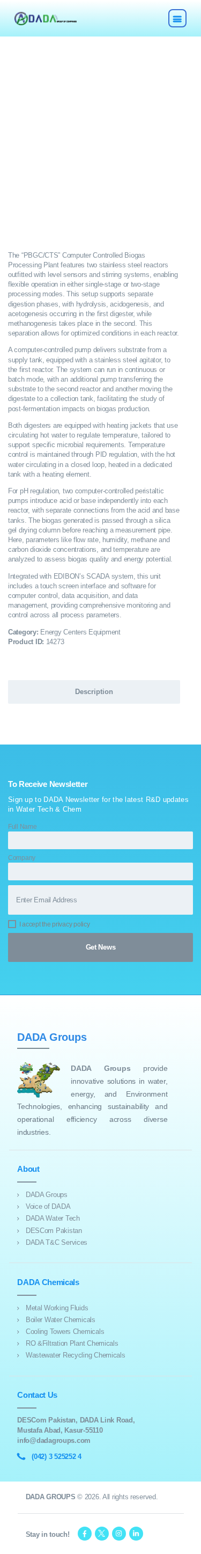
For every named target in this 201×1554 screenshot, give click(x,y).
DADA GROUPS (51, 1497)
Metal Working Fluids (57, 1308)
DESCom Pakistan (54, 1231)
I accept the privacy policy (54, 924)
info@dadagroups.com (54, 1440)
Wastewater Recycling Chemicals (75, 1355)
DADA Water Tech (53, 1218)
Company (21, 857)
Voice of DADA (48, 1206)
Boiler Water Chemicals (60, 1320)
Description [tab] (94, 692)
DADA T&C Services (56, 1242)
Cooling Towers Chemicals (65, 1331)
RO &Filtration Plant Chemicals (72, 1343)
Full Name (22, 826)
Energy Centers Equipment (80, 632)
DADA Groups (47, 1195)
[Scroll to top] (187, 1540)
